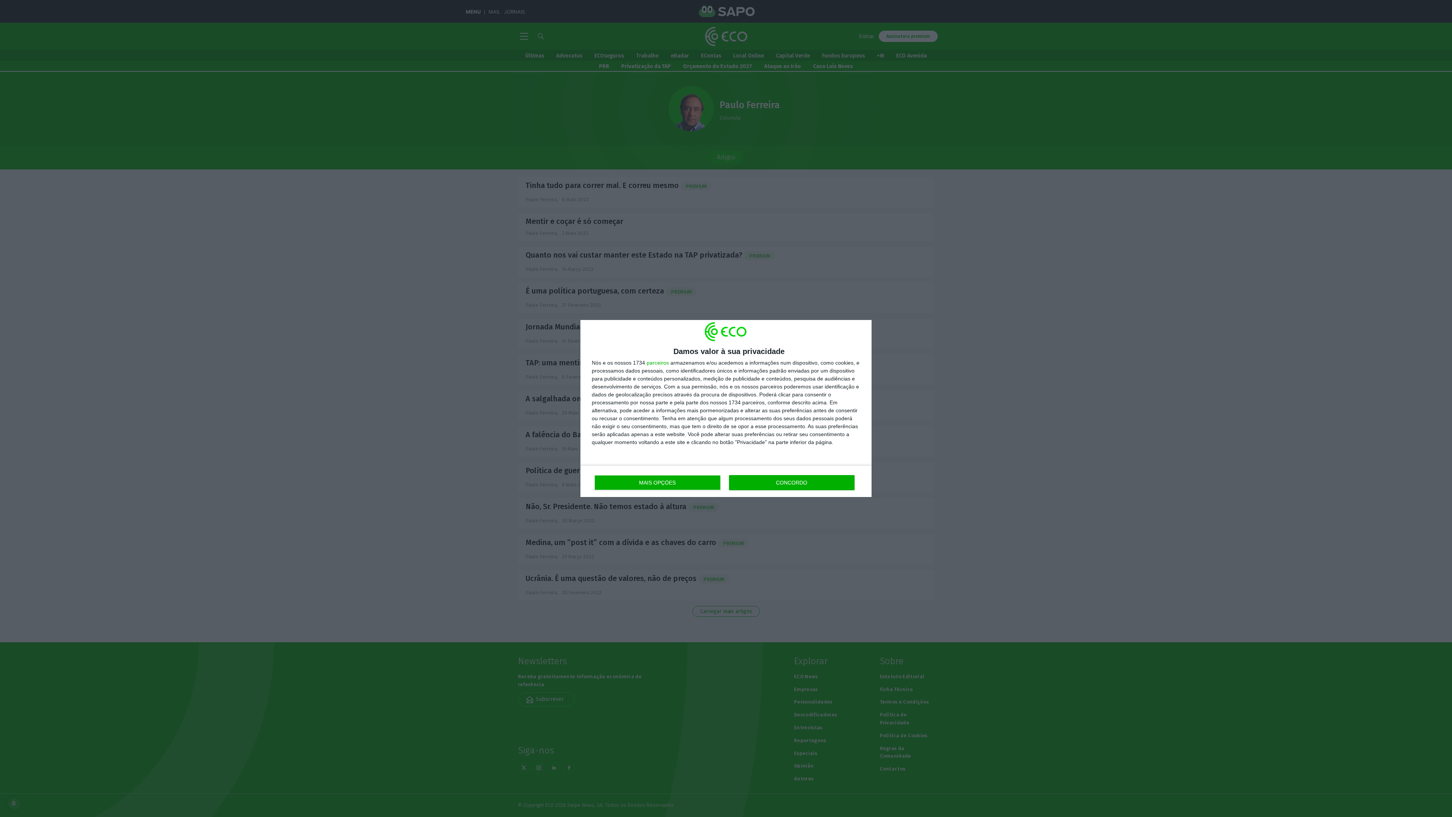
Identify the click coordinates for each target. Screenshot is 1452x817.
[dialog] (726, 408)
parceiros (658, 362)
